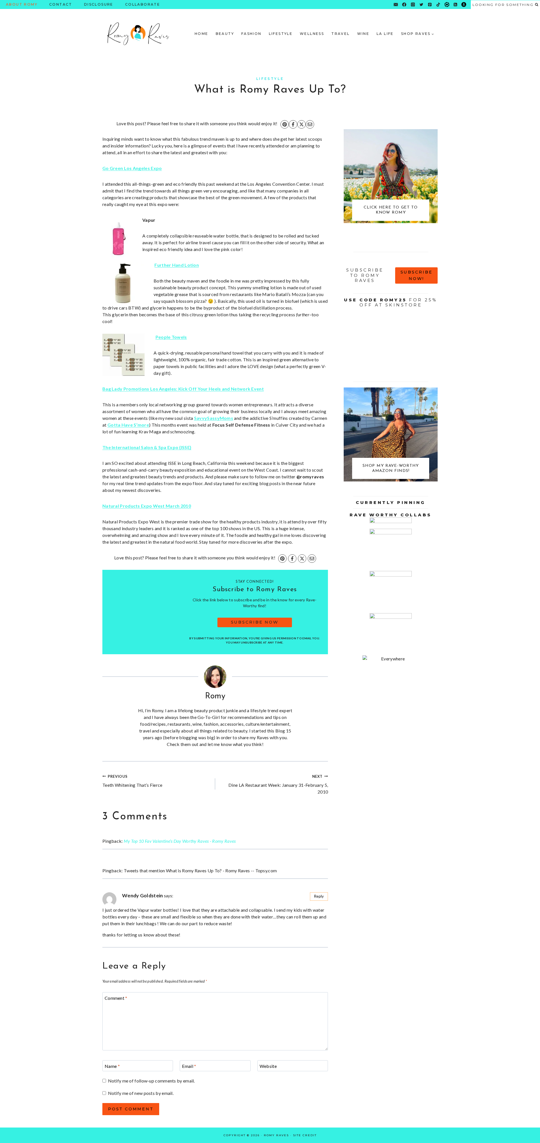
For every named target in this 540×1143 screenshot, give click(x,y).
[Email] (396, 5)
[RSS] (455, 5)
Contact (60, 4)
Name (112, 1065)
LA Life (385, 34)
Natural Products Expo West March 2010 (146, 505)
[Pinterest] (430, 5)
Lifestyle (281, 34)
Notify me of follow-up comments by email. (151, 1080)
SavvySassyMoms (213, 418)
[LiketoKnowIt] (447, 5)
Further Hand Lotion (176, 265)
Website (268, 1065)
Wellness (312, 34)
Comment (116, 997)
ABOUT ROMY (21, 4)
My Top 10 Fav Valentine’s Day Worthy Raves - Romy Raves (180, 841)
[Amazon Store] (464, 5)
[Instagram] (413, 5)
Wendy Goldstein (142, 895)
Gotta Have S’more (128, 424)
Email (189, 1065)
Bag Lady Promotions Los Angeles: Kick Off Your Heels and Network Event (183, 388)
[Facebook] (404, 5)
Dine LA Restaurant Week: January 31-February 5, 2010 (278, 784)
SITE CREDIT (305, 1135)
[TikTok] (438, 5)
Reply (319, 896)
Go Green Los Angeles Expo (132, 168)
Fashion (251, 34)
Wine (363, 34)
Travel (340, 34)
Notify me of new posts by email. (141, 1093)
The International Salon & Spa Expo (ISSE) (146, 447)
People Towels (171, 337)
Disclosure (98, 4)
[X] (301, 124)
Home (201, 34)
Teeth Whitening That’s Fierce (132, 781)
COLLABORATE (142, 4)
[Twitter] (421, 5)
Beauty (225, 34)
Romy (215, 696)
